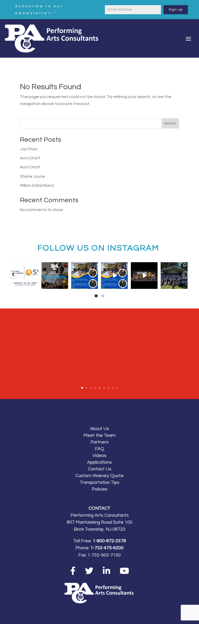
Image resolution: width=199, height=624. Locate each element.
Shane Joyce (32, 176)
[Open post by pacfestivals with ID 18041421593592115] (174, 275)
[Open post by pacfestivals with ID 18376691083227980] (24, 275)
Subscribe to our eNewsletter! (39, 9)
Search (170, 123)
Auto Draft (30, 158)
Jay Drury (28, 149)
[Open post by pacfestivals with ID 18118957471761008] (144, 275)
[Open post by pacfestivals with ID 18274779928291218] (54, 275)
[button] (13, 275)
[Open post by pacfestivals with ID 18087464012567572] (114, 275)
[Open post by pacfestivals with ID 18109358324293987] (84, 275)
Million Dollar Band (37, 185)
